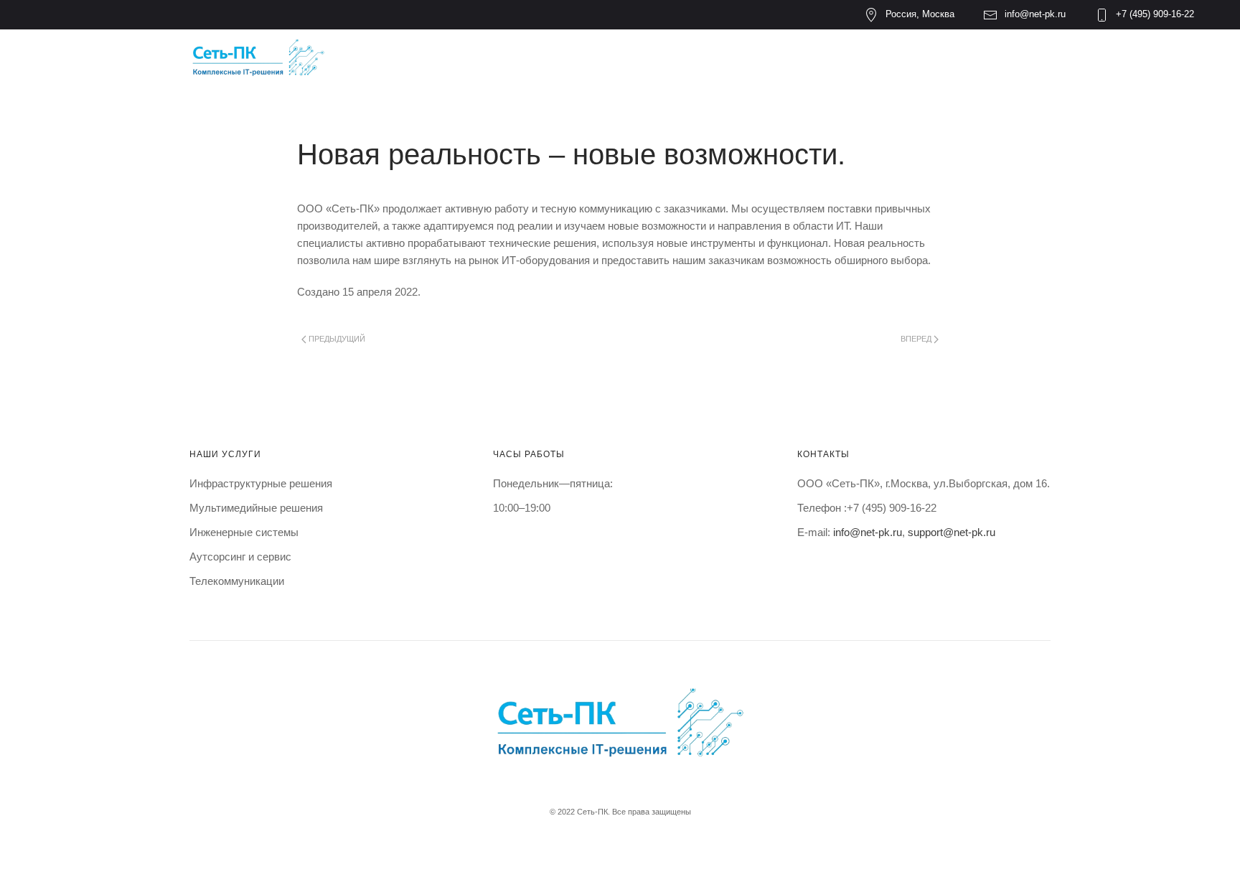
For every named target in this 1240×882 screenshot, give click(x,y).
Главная (401, 58)
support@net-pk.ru (951, 532)
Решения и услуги (661, 58)
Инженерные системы (244, 532)
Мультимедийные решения (256, 508)
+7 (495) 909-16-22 (1155, 14)
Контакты (973, 58)
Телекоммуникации (236, 581)
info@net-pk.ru (1035, 14)
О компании (509, 58)
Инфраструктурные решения (260, 483)
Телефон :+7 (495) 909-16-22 (866, 508)
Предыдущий (335, 338)
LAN (776, 58)
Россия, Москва (920, 14)
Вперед (917, 338)
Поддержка (861, 58)
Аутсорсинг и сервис (240, 556)
